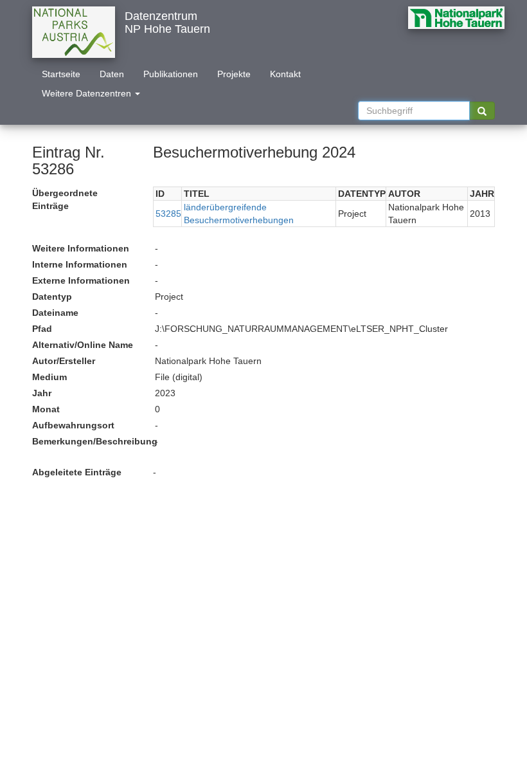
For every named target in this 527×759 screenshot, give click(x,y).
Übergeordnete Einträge (65, 199)
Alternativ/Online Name (82, 345)
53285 (168, 213)
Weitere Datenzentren (88, 93)
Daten (112, 74)
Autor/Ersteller (63, 361)
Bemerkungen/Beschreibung (88, 441)
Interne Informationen (79, 264)
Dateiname (55, 312)
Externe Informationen (81, 280)
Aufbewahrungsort (73, 425)
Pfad (42, 329)
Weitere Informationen (80, 248)
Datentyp (52, 296)
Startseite (61, 74)
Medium (49, 377)
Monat (46, 409)
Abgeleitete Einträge (76, 472)
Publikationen (170, 74)
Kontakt (285, 74)
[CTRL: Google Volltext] (482, 111)
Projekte (234, 74)
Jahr (41, 393)
